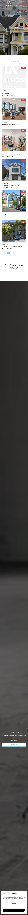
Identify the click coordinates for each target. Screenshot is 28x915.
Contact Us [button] (14, 744)
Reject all (14, 903)
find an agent (14, 740)
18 (19, 253)
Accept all (14, 910)
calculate (14, 275)
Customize (14, 907)
